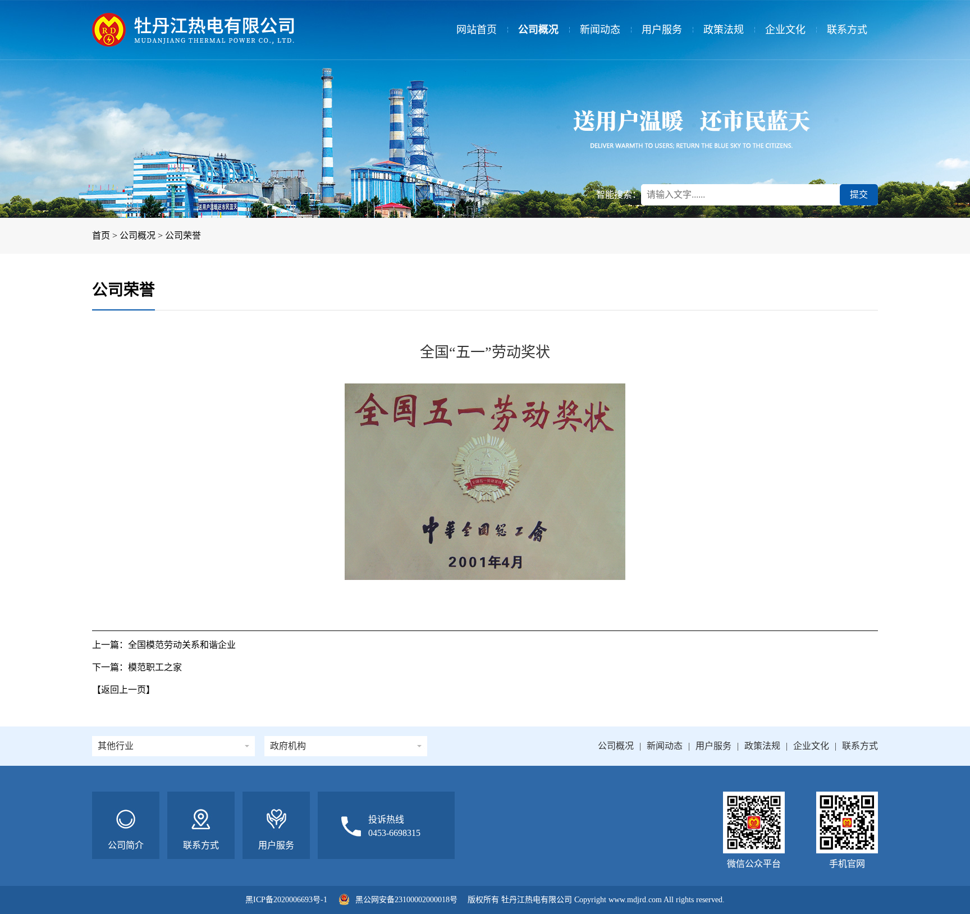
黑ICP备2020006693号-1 (286, 899)
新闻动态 (600, 29)
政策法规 (723, 29)
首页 (101, 235)
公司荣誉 (183, 235)
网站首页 (476, 29)
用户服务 (662, 29)
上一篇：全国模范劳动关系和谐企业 (164, 645)
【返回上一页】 (123, 689)
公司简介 (126, 845)
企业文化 (785, 29)
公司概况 (538, 29)
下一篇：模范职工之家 (137, 667)
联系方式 (847, 29)
